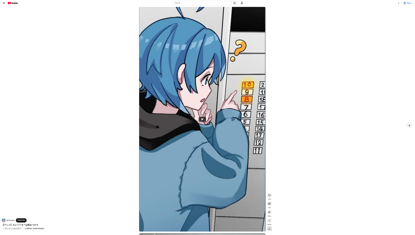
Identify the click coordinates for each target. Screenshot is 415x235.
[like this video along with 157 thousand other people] (269, 195)
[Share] (269, 212)
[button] (4, 220)
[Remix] (269, 220)
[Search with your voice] (242, 3)
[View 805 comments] (269, 203)
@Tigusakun (10, 220)
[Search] (234, 3)
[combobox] (203, 3)
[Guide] (4, 3)
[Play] (202, 119)
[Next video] (409, 125)
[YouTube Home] (12, 3)
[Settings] (398, 3)
